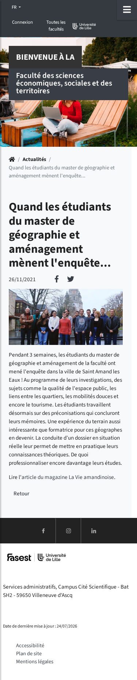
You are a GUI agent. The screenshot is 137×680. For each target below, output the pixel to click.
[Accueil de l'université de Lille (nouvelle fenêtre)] (84, 26)
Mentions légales (34, 661)
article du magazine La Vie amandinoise (68, 477)
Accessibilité (30, 645)
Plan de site (29, 653)
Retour (21, 494)
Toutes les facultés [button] (55, 25)
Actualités (34, 159)
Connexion (22, 22)
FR (15, 7)
